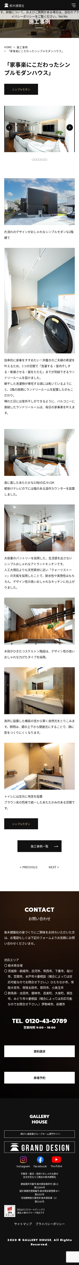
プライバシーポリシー (50, 1224)
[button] (9, 127)
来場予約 (39, 1077)
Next (53, 867)
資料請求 (39, 1051)
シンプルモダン (21, 89)
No (66, 16)
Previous (30, 867)
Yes (60, 16)
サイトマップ (23, 1224)
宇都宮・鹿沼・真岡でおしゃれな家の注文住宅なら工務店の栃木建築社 (39, 1175)
